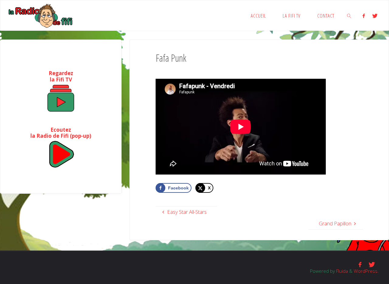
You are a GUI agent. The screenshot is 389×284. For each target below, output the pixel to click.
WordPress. (366, 271)
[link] (349, 15)
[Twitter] (375, 15)
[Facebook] (364, 15)
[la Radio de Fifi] (41, 15)
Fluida (341, 271)
